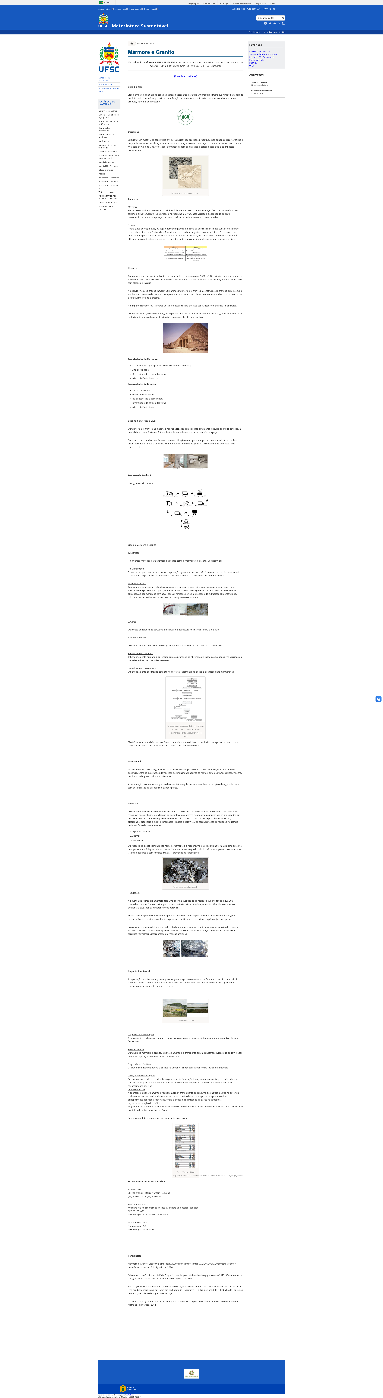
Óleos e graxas (106, 170)
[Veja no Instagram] (279, 23)
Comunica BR (209, 3)
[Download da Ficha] (185, 76)
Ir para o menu (121, 9)
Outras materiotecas (108, 202)
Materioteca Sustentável (104, 79)
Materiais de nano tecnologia (107, 146)
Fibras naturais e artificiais (106, 136)
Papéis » (103, 173)
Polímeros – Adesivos (109, 177)
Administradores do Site (274, 32)
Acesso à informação (242, 3)
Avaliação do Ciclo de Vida (109, 90)
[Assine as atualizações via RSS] (283, 23)
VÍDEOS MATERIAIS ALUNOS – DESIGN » (108, 197)
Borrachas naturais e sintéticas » (108, 122)
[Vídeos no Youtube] (274, 23)
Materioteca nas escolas (106, 207)
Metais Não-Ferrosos (108, 166)
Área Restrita (255, 32)
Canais (273, 3)
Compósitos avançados (104, 129)
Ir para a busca (135, 9)
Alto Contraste (254, 9)
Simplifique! (193, 3)
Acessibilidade (238, 9)
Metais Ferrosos (106, 162)
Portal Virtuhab (106, 84)
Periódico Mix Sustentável (261, 57)
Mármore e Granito (145, 43)
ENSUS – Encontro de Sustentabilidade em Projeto (263, 53)
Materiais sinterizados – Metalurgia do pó (109, 157)
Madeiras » (104, 141)
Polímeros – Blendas (108, 181)
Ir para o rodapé (151, 9)
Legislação (261, 3)
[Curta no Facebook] (265, 23)
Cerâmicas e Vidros (108, 110)
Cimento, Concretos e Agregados (109, 116)
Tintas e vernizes (106, 192)
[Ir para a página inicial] (131, 43)
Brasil (107, 2)
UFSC (251, 65)
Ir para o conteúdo (105, 9)
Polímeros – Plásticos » (109, 186)
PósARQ (253, 62)
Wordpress (130, 1395)
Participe (224, 3)
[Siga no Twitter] (270, 23)
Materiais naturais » (108, 151)
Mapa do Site (269, 9)
